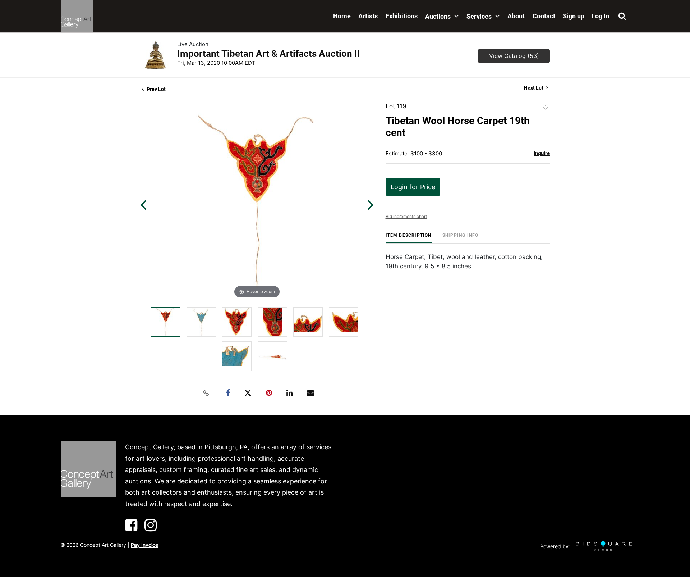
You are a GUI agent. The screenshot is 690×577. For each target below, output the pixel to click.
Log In (600, 16)
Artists (368, 16)
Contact (544, 16)
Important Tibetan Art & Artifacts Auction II (268, 53)
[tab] (409, 238)
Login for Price (413, 187)
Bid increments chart (406, 216)
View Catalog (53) (514, 55)
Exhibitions (402, 16)
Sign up (573, 16)
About (516, 16)
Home (342, 16)
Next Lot (534, 88)
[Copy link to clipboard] (206, 393)
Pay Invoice (144, 545)
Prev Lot (156, 89)
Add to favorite (545, 107)
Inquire (542, 153)
